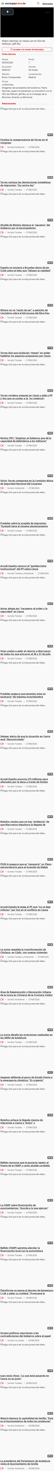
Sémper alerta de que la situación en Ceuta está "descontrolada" (25, 738)
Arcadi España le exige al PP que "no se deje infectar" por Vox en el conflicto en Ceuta (25, 908)
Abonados (47, 3)
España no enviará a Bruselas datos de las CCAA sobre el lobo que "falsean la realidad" (25, 269)
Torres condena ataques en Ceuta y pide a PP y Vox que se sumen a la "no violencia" (26, 397)
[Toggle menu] (2, 3)
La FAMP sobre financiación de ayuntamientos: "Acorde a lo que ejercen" (24, 1207)
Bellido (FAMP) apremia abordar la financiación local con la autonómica (21, 1249)
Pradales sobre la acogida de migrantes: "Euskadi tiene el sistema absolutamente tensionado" (24, 525)
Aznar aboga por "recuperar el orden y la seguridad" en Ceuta (23, 610)
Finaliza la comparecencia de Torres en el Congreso (24, 141)
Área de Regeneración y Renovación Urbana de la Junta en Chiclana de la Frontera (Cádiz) (26, 994)
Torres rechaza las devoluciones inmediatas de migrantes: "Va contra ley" (25, 184)
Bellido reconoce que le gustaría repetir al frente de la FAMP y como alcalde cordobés (25, 1164)
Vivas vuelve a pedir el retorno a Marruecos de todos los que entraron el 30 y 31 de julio (25, 653)
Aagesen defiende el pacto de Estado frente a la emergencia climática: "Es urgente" (26, 1079)
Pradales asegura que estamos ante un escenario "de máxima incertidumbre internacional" (23, 695)
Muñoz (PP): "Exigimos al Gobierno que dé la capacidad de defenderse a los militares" (25, 440)
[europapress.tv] (15, 3)
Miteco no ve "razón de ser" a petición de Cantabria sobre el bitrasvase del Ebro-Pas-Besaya (25, 312)
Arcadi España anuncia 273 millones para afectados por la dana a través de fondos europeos (24, 781)
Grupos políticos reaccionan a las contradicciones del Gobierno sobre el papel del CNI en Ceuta (25, 1334)
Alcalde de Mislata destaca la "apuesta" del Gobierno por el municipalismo (25, 226)
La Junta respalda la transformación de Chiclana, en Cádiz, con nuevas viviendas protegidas (23, 951)
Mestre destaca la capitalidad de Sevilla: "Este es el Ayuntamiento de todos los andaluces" (26, 1420)
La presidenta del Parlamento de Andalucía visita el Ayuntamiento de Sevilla (25, 1462)
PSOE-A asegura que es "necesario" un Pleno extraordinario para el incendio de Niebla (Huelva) (26, 866)
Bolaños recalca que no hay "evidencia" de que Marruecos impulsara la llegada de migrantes (24, 823)
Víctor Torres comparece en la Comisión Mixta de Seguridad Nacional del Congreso (26, 482)
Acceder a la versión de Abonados (28, 49)
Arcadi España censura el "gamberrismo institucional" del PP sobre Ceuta (23, 567)
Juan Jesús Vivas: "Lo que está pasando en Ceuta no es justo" (24, 1377)
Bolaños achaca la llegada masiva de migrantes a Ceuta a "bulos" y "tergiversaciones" (21, 1121)
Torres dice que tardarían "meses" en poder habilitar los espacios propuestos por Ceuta (25, 354)
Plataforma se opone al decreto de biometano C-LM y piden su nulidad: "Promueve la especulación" (26, 1292)
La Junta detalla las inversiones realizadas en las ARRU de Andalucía (26, 1036)
